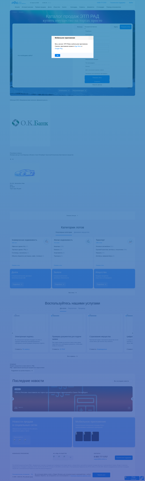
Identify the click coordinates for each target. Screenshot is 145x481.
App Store (78, 46)
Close (90, 38)
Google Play (59, 48)
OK (57, 55)
